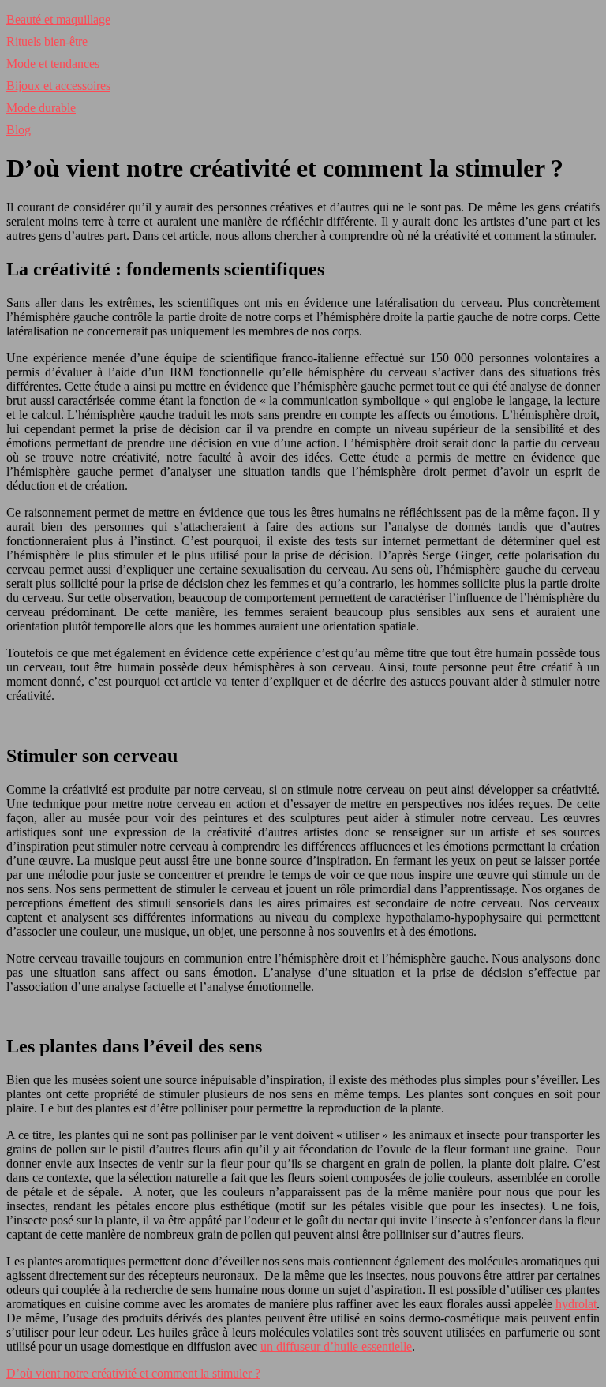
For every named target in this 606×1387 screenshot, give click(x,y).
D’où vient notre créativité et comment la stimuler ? (133, 1373)
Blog (18, 129)
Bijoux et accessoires (58, 85)
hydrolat (576, 1303)
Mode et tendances (52, 63)
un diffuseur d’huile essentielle (336, 1346)
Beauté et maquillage (58, 19)
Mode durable (41, 107)
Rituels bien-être (47, 41)
